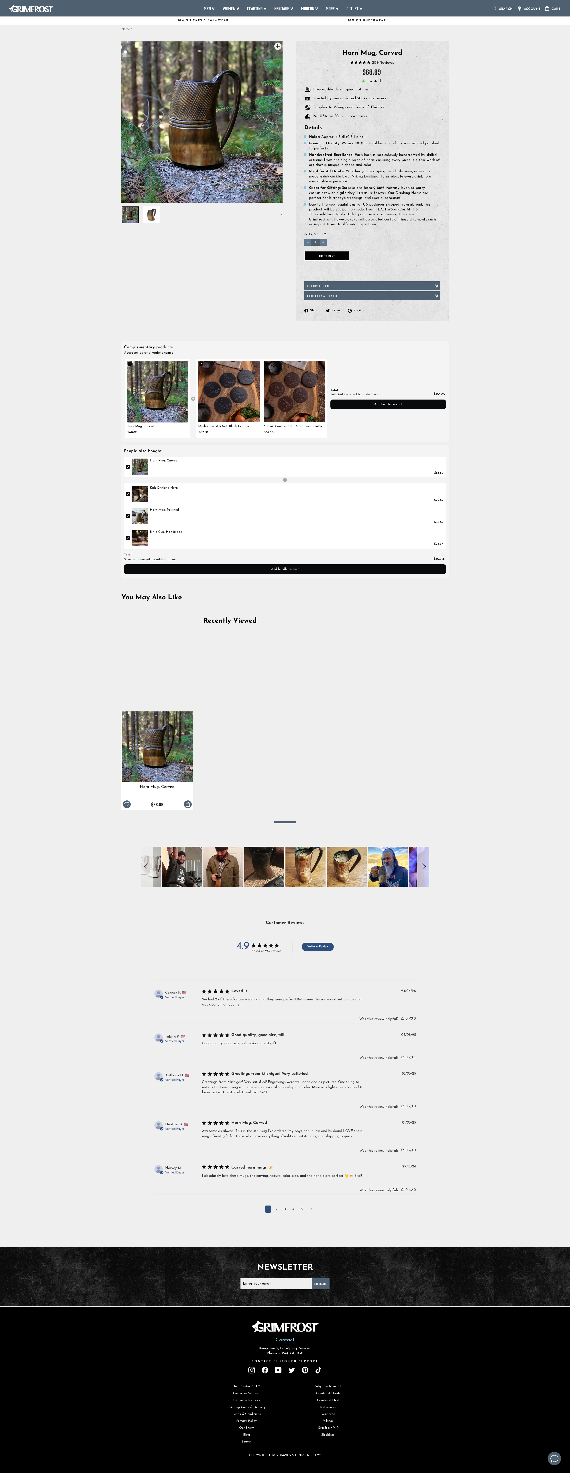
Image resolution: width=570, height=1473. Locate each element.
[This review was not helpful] (411, 1018)
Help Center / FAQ (246, 1386)
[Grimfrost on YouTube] (278, 1370)
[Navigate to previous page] (259, 1210)
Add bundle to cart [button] (388, 404)
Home (125, 29)
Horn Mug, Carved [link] (140, 426)
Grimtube (328, 1414)
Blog (246, 1434)
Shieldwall (328, 1434)
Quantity (315, 234)
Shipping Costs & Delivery (246, 1407)
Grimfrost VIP (328, 1428)
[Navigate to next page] (311, 1210)
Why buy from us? (328, 1386)
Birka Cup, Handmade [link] (166, 532)
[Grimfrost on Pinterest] (305, 1370)
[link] (157, 391)
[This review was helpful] (402, 1018)
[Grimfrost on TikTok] (318, 1370)
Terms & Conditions (246, 1414)
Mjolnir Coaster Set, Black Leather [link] (224, 426)
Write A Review (317, 946)
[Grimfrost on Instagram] (251, 1370)
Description (318, 286)
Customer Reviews (246, 1400)
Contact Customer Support (285, 1361)
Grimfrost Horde (328, 1393)
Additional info (322, 296)
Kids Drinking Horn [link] (164, 488)
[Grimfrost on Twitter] (291, 1370)
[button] (147, 867)
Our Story (246, 1428)
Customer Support (246, 1393)
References (328, 1407)
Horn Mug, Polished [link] (164, 510)
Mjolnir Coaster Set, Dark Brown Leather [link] (294, 426)
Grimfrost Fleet (328, 1400)
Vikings (328, 1421)
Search (246, 1441)
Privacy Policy (246, 1421)
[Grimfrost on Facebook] (265, 1370)
